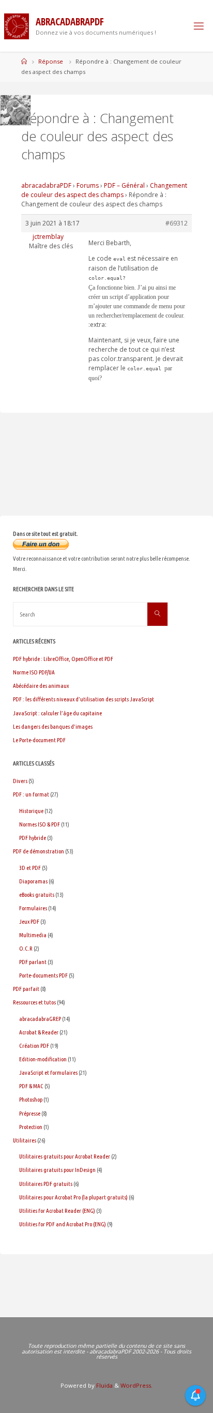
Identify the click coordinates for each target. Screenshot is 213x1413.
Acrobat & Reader (38, 1032)
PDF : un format (31, 794)
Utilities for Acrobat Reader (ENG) (57, 1210)
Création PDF (34, 1045)
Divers (20, 780)
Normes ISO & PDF (39, 824)
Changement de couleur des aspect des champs (104, 190)
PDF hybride (32, 837)
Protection (30, 1126)
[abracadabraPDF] (16, 25)
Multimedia (33, 934)
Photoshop (30, 1099)
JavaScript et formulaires (48, 1072)
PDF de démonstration (38, 851)
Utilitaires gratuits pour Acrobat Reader (64, 1156)
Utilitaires (24, 1140)
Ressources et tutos (34, 1002)
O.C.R (26, 948)
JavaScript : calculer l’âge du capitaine (57, 713)
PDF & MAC (31, 1086)
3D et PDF (30, 867)
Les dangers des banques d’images (53, 726)
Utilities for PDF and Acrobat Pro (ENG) (62, 1224)
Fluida (104, 1385)
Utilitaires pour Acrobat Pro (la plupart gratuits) (73, 1197)
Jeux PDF (29, 921)
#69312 (176, 223)
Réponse (50, 61)
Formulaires (33, 908)
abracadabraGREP (40, 1018)
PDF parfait (26, 988)
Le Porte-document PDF (39, 739)
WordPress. (136, 1385)
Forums (88, 185)
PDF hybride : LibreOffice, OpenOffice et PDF (63, 658)
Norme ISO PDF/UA (34, 672)
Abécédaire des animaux (41, 685)
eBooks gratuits (36, 894)
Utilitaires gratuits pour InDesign (57, 1169)
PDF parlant (33, 961)
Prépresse (29, 1113)
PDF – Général (124, 185)
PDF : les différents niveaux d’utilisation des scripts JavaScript (83, 699)
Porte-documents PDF (43, 975)
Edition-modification (43, 1059)
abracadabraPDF (46, 185)
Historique (31, 810)
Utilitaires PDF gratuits (45, 1183)
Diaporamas (33, 881)
